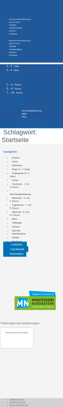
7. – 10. (14, 92)
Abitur (24, 114)
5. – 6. (13, 88)
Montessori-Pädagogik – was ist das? (20, 42)
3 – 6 (12, 70)
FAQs (24, 117)
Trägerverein (15, 28)
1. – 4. (13, 84)
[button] (17, 36)
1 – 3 (12, 66)
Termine (12, 25)
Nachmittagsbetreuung (32, 111)
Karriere (13, 34)
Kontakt (12, 31)
